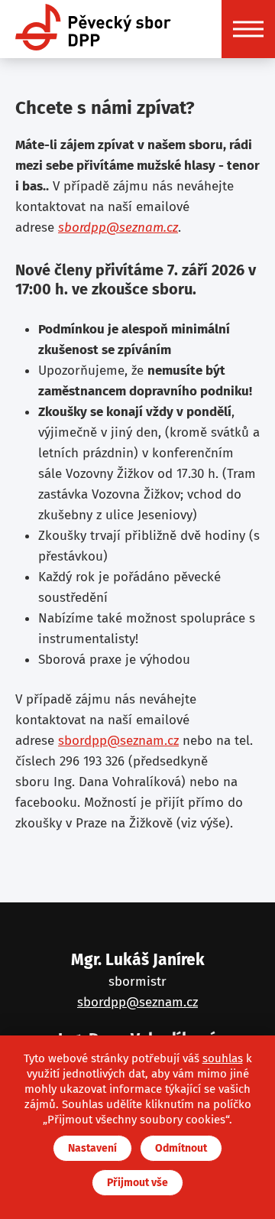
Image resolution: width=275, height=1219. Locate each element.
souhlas (222, 1058)
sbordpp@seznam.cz (118, 227)
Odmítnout (181, 1148)
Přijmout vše (137, 1182)
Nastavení (92, 1148)
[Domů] (93, 29)
